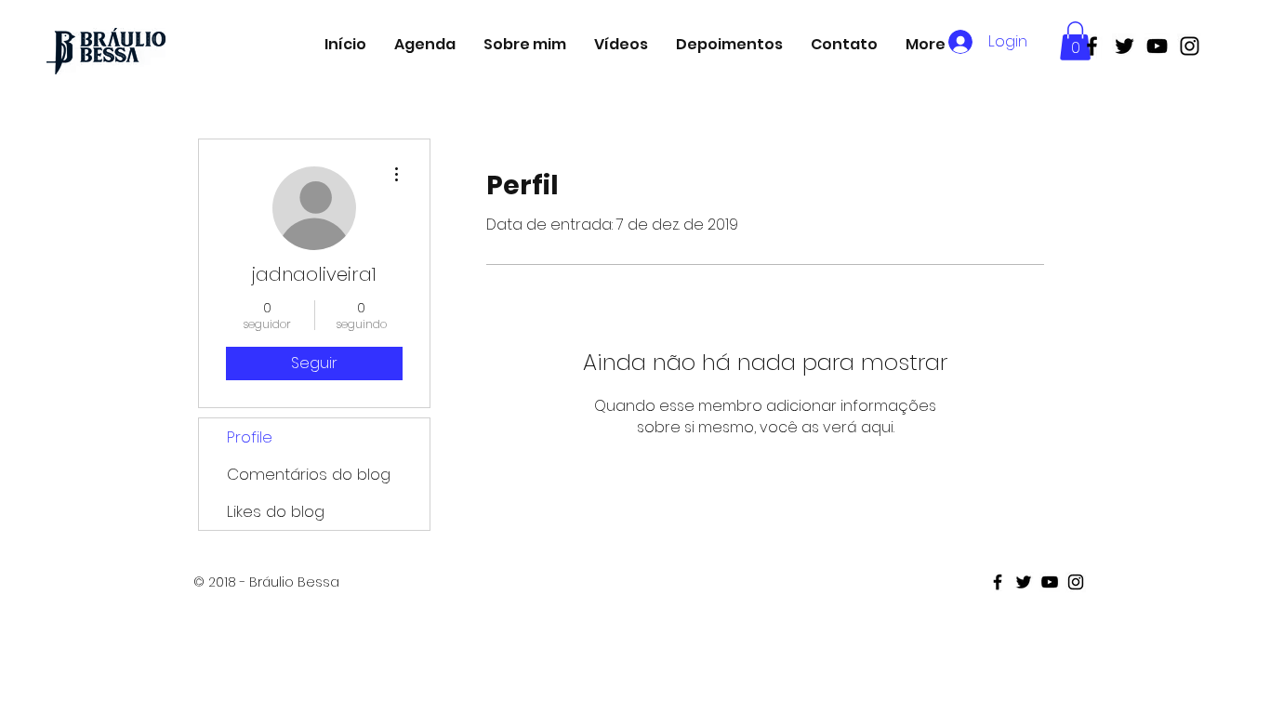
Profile (249, 437)
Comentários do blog (308, 474)
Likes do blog (275, 511)
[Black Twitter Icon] (1124, 46)
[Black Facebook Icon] (1092, 46)
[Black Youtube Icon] (1157, 46)
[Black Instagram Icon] (1189, 46)
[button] (1075, 40)
